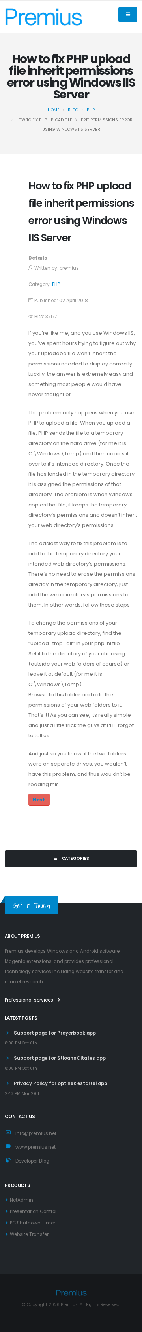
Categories (75, 858)
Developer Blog (32, 1161)
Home (54, 110)
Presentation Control (33, 1211)
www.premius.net (35, 1147)
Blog (73, 110)
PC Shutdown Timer (32, 1223)
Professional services (29, 1000)
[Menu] (127, 14)
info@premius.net (35, 1133)
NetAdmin (21, 1200)
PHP (91, 110)
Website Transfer (29, 1234)
